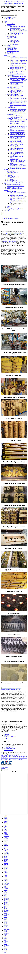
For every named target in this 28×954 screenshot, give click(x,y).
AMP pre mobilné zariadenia (11, 755)
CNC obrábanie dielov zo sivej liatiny (18, 126)
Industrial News (13, 42)
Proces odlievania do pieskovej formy (15, 186)
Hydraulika (9, 175)
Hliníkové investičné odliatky (16, 74)
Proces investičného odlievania (14, 184)
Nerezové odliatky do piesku (16, 82)
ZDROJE (6, 190)
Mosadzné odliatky (14, 145)
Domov (5, 21)
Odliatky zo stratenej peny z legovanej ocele (16, 96)
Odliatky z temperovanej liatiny (17, 142)
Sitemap (2, 755)
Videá (8, 207)
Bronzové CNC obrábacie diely (17, 132)
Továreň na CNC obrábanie (16, 33)
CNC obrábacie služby (6, 756)
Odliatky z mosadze (14, 84)
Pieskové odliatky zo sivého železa (18, 76)
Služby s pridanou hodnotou (13, 34)
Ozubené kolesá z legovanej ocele (15, 182)
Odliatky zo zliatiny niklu (16, 149)
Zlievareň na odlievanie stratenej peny (18, 30)
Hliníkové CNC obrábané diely (17, 133)
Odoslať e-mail (4, 767)
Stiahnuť (9, 206)
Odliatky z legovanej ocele (16, 137)
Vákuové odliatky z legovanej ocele (18, 109)
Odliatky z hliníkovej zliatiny (16, 144)
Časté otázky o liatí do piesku (16, 195)
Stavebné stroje (10, 179)
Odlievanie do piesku (15, 28)
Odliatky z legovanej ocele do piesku (18, 79)
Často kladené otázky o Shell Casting (18, 196)
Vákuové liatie (10, 52)
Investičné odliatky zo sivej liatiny (18, 65)
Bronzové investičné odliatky (16, 68)
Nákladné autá (10, 173)
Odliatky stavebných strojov (16, 164)
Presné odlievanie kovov (17, 759)
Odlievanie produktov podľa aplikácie (15, 150)
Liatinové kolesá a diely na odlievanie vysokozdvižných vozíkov (18, 166)
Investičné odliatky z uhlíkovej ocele (18, 61)
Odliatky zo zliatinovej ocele (16, 91)
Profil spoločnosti (11, 24)
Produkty (6, 55)
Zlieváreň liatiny (4, 758)
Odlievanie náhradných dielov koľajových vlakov (17, 154)
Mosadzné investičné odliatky (17, 67)
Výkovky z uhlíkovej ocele (16, 115)
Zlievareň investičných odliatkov (17, 26)
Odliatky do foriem (11, 87)
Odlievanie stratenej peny (13, 51)
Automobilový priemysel (12, 172)
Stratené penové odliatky (12, 94)
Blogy (5, 183)
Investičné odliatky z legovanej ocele (18, 60)
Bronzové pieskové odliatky (16, 86)
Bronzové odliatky (14, 146)
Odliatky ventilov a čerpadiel (16, 152)
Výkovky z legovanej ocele (16, 117)
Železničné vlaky (11, 177)
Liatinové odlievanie (13, 758)
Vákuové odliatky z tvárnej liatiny (18, 113)
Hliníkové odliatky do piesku (16, 83)
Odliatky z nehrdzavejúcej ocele (17, 136)
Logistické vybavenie (12, 180)
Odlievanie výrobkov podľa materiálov (16, 134)
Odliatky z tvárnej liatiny (15, 90)
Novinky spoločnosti (14, 44)
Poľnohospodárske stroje (12, 176)
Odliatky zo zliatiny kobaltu (16, 148)
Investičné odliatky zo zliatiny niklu (18, 69)
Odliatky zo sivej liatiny (15, 140)
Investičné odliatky (11, 56)
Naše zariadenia (10, 25)
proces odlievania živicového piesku (14, 233)
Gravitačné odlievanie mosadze (19, 756)
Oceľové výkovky (11, 114)
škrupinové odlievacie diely (9, 241)
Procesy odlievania (14, 40)
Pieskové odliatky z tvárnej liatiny (17, 78)
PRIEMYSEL (7, 169)
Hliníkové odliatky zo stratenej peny (18, 101)
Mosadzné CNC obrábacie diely (17, 130)
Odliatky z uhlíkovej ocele (16, 92)
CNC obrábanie (10, 53)
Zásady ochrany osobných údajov (14, 209)
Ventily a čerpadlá (11, 171)
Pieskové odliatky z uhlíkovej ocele (18, 80)
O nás (5, 22)
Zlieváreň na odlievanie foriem (17, 29)
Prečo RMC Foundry (12, 37)
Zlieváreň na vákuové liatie (16, 32)
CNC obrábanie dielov (12, 118)
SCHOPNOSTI (7, 45)
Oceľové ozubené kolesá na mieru (18, 168)
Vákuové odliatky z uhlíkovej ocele (18, 110)
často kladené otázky (11, 191)
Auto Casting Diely (14, 159)
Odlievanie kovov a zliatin (13, 187)
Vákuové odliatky (11, 107)
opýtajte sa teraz (4, 731)
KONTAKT (6, 210)
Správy (8, 38)
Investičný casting (11, 47)
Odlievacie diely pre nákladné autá (18, 160)
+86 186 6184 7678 (8, 18)
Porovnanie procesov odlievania (14, 188)
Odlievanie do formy (11, 49)
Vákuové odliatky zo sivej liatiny (17, 111)
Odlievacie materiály (14, 41)
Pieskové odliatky (11, 75)
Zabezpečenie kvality (12, 36)
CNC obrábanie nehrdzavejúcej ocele (18, 119)
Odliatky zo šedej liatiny (15, 88)
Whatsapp (3, 768)
